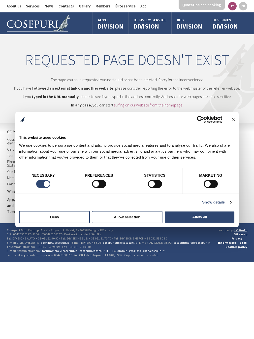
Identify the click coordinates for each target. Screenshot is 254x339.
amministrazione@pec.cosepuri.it (141, 251)
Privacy (237, 238)
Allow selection (127, 217)
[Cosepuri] (38, 23)
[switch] (99, 184)
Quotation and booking (201, 4)
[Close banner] (233, 119)
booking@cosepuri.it (55, 242)
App (143, 6)
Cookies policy (236, 247)
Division (110, 24)
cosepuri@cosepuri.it (93, 251)
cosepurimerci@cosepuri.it (192, 242)
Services (33, 6)
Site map (240, 234)
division (189, 24)
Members (102, 6)
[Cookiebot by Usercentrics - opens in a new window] (200, 119)
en (243, 6)
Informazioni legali (233, 242)
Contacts (66, 6)
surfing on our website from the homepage (148, 104)
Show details (213, 202)
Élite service (125, 6)
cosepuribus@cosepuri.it (120, 242)
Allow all (199, 217)
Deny (54, 217)
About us (14, 6)
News (49, 6)
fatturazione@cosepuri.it (59, 251)
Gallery (85, 6)
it (232, 6)
